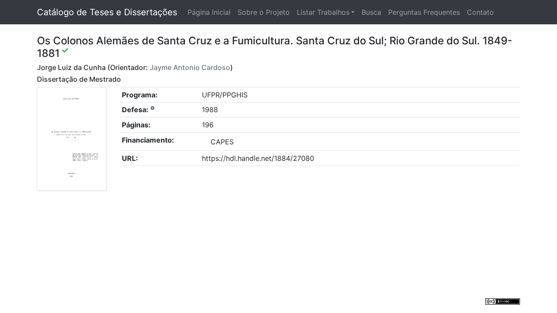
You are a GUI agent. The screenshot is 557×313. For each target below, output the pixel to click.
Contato (480, 12)
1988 (210, 109)
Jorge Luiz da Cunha (71, 67)
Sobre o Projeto (264, 12)
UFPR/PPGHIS (225, 94)
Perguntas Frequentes (424, 12)
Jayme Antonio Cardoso (190, 67)
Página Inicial (209, 12)
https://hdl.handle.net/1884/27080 (258, 158)
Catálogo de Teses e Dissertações (107, 12)
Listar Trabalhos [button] (323, 12)
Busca (371, 12)
